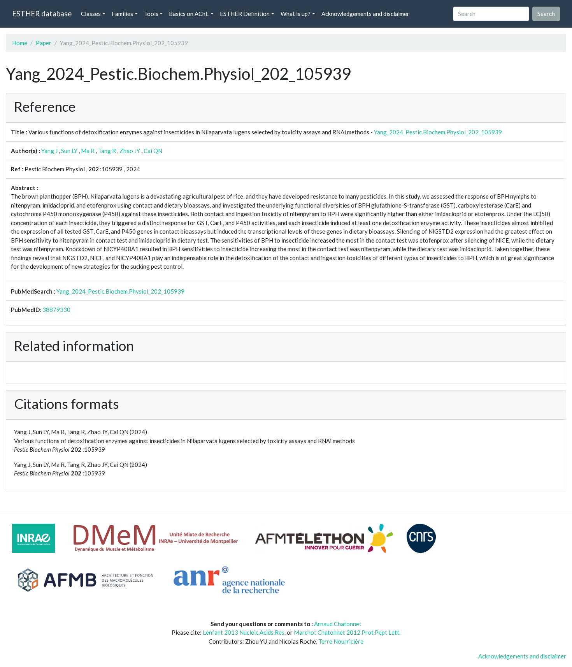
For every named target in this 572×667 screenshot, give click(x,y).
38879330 (56, 309)
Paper (43, 42)
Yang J (49, 150)
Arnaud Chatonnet (337, 623)
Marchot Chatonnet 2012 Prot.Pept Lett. (347, 632)
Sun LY (69, 150)
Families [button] (122, 13)
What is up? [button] (296, 13)
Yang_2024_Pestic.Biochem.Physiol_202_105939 (438, 132)
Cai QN (153, 150)
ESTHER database (42, 13)
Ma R (88, 150)
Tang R (107, 150)
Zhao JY (129, 150)
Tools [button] (151, 13)
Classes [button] (91, 13)
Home (19, 42)
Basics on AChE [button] (189, 13)
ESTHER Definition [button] (245, 13)
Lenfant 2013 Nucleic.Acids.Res (243, 632)
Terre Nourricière (340, 641)
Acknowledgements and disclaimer (365, 13)
